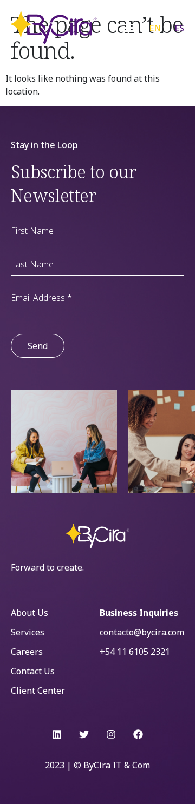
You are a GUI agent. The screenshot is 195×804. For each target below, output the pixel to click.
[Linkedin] (57, 734)
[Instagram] (111, 734)
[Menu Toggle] (128, 27)
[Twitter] (84, 734)
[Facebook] (138, 734)
